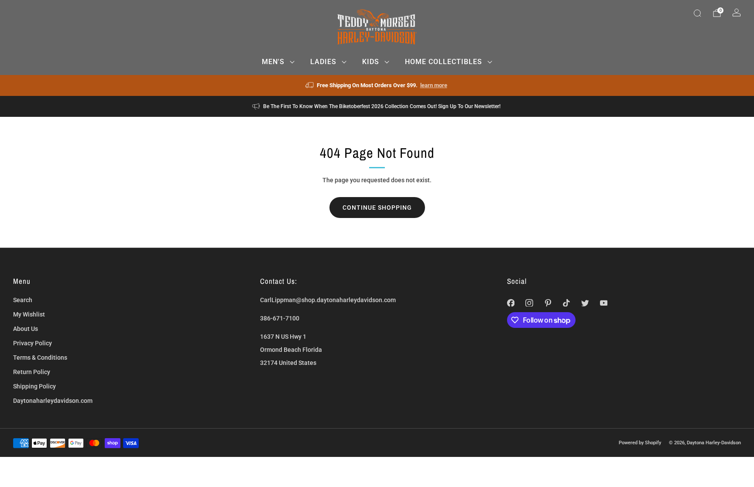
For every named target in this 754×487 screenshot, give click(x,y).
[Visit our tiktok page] (566, 302)
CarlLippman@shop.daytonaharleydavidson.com (328, 299)
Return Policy (31, 371)
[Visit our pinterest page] (547, 302)
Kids (370, 62)
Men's (273, 62)
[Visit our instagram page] (529, 302)
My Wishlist (29, 314)
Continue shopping (377, 207)
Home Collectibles (443, 62)
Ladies (323, 62)
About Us (25, 328)
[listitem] (377, 85)
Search (22, 299)
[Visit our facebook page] (510, 302)
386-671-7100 (279, 318)
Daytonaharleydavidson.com (53, 400)
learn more (433, 85)
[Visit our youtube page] (603, 302)
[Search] (697, 13)
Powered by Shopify (640, 442)
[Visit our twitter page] (585, 302)
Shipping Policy (34, 386)
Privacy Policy (32, 343)
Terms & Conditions (40, 357)
